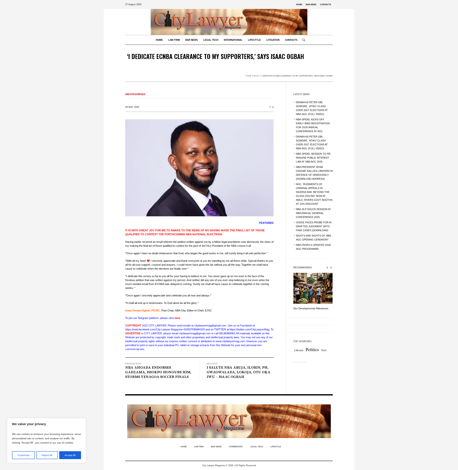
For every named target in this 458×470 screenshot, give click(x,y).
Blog (256, 76)
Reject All (47, 455)
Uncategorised (135, 94)
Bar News (216, 447)
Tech (323, 354)
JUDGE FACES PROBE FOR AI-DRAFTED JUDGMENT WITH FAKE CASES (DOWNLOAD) (314, 226)
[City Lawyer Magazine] (229, 421)
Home (249, 76)
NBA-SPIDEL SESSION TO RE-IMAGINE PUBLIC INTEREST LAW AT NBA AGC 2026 (313, 157)
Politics (312, 353)
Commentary (236, 447)
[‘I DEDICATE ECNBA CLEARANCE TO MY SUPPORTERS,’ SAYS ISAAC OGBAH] (199, 167)
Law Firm (199, 447)
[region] (46, 440)
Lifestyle (298, 354)
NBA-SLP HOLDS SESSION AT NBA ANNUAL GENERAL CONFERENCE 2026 (313, 213)
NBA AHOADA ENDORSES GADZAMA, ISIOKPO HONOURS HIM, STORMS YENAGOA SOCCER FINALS (158, 372)
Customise (24, 455)
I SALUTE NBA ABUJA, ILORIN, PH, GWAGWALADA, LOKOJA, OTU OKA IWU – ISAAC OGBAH (238, 372)
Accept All (70, 455)
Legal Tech (256, 447)
